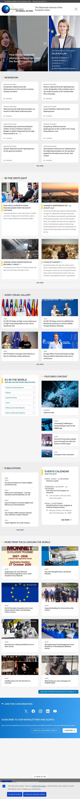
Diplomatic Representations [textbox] (15, 387)
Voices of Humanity (52, 262)
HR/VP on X (57, 63)
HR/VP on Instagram (60, 58)
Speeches (57, 66)
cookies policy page (38, 786)
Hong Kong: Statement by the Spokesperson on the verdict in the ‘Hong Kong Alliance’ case (59, 129)
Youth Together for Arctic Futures (17, 523)
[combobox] (20, 387)
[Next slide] (45, 43)
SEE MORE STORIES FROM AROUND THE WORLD (57, 692)
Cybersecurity (49, 413)
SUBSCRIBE (69, 730)
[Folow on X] (26, 711)
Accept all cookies (14, 794)
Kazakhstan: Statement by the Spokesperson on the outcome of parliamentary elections (19, 89)
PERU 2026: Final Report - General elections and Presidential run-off (17, 494)
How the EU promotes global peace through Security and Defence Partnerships (65, 441)
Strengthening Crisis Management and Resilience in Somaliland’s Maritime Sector (59, 646)
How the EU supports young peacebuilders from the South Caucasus (17, 208)
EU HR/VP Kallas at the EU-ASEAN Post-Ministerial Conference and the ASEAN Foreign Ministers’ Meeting (59, 323)
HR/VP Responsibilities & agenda (64, 68)
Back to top (41, 776)
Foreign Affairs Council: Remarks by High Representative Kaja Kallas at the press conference (59, 356)
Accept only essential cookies (34, 794)
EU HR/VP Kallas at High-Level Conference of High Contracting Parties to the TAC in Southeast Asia (20, 323)
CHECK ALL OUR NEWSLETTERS (44, 730)
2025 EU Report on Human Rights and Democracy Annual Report (19, 504)
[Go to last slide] (2, 43)
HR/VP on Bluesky (59, 60)
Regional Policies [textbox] (11, 398)
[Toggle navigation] (76, 9)
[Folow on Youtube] (54, 711)
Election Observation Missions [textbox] (15, 413)
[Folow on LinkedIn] (47, 711)
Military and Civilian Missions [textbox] (15, 408)
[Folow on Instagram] (40, 711)
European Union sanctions (64, 455)
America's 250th (52, 481)
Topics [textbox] (8, 403)
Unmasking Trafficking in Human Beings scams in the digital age (64, 426)
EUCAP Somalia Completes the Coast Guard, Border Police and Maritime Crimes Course (19, 610)
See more (40, 166)
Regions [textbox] (8, 392)
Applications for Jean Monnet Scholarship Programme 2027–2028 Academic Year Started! (18, 574)
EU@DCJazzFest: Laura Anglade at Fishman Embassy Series (59, 506)
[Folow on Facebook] (33, 711)
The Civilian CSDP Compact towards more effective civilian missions (18, 514)
